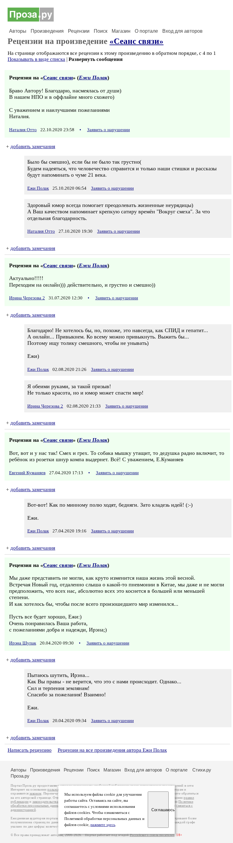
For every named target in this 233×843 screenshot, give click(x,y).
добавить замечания (32, 146)
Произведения (47, 31)
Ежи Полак (93, 78)
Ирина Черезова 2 (27, 297)
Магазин (121, 31)
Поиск (100, 31)
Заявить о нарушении (108, 129)
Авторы (17, 31)
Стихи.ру (201, 769)
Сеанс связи (58, 78)
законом (35, 793)
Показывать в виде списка (36, 59)
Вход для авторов (182, 31)
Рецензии (78, 31)
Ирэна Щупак (22, 643)
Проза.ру (20, 775)
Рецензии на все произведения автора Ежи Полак (112, 750)
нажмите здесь (102, 825)
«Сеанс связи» (137, 41)
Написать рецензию (30, 750)
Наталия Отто (23, 129)
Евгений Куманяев (27, 472)
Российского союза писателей (152, 835)
